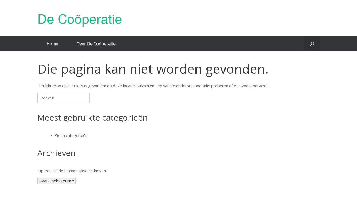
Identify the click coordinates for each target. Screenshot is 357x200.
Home (52, 44)
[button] (312, 43)
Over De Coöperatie (96, 44)
